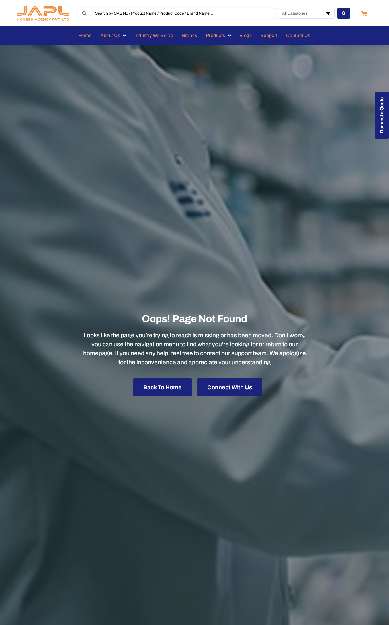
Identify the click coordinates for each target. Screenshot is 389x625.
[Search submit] (343, 13)
